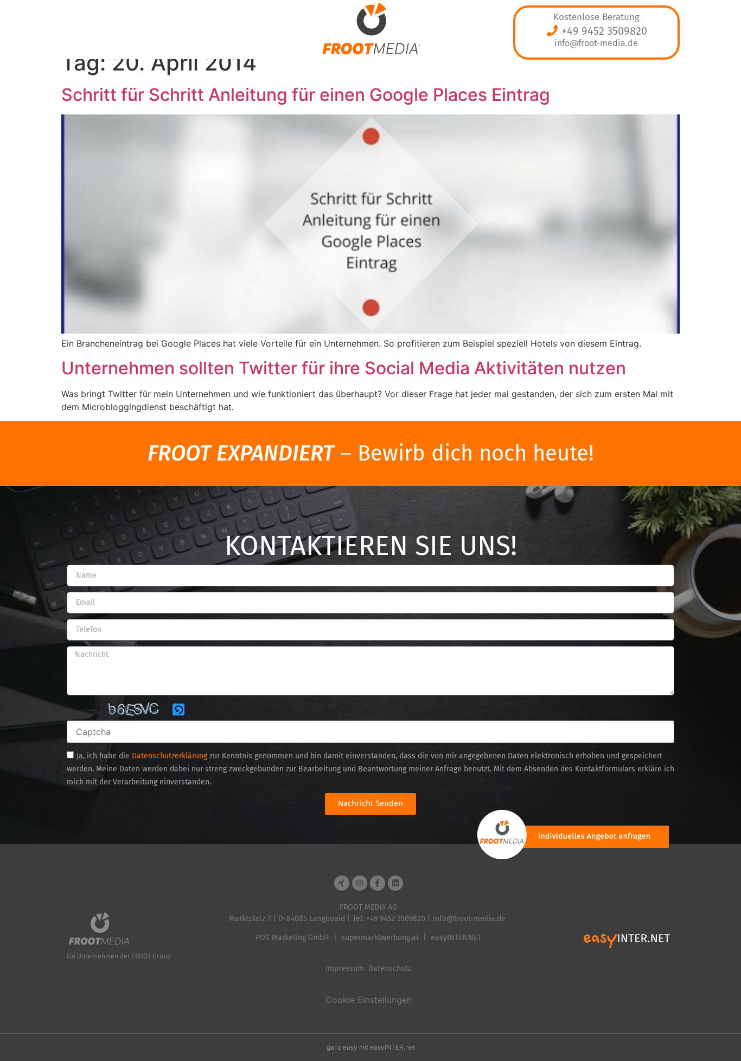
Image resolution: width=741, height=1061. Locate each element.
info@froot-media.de (596, 43)
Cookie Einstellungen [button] (368, 999)
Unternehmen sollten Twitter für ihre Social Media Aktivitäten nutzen (343, 368)
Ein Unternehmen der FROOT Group (119, 956)
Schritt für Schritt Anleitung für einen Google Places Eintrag (305, 94)
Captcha (84, 711)
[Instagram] (359, 883)
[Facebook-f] (377, 883)
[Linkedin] (395, 883)
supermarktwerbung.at (380, 937)
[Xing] (341, 883)
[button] (179, 710)
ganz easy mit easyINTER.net (371, 1047)
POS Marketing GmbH (292, 937)
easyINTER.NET (456, 937)
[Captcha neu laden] (178, 709)
